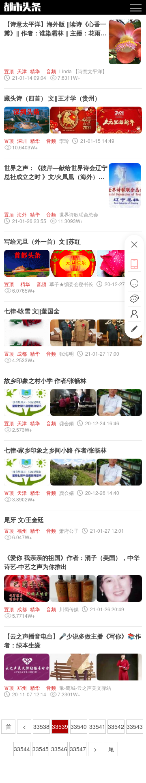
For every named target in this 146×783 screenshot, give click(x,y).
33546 (59, 749)
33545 (40, 749)
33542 (116, 726)
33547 (78, 749)
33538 (41, 726)
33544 (22, 749)
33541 (97, 726)
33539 (60, 726)
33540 (79, 726)
